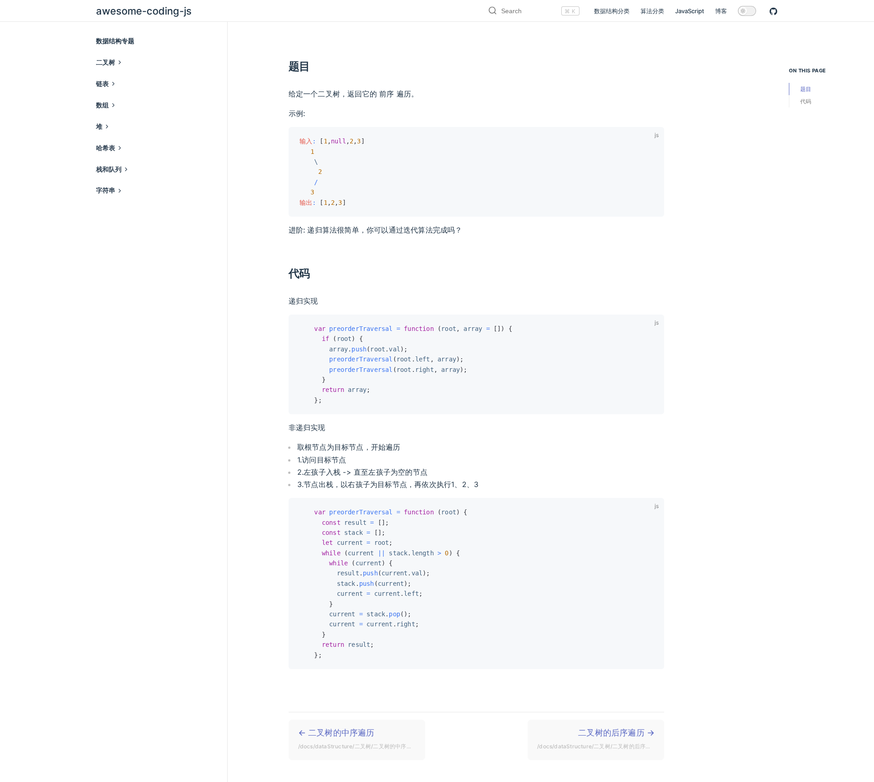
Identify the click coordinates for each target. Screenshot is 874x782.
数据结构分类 (612, 11)
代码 (805, 101)
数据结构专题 (115, 41)
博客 (721, 11)
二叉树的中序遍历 (361, 739)
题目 (805, 89)
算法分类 (652, 11)
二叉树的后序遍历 (600, 739)
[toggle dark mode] (747, 11)
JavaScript (689, 11)
